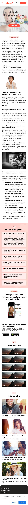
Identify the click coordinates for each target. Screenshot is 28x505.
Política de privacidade (5, 490)
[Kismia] (9, 3)
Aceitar (22, 502)
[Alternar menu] (2, 3)
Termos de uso (4, 492)
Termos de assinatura (5, 488)
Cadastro (14, 25)
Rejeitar (14, 502)
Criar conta (23, 2)
